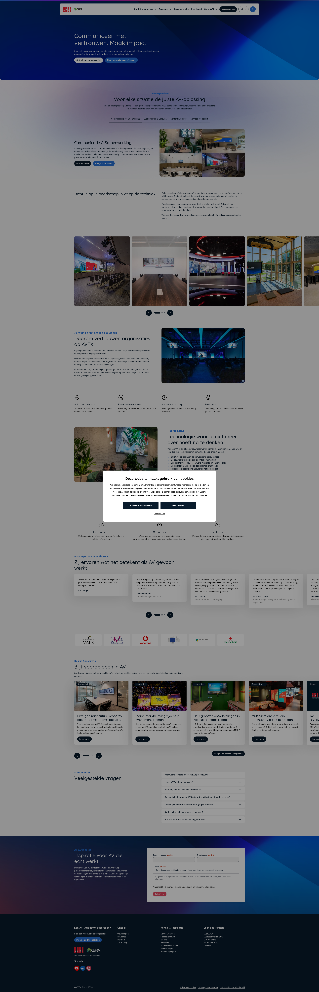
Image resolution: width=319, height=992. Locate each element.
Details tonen (159, 513)
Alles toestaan (178, 505)
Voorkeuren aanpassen (141, 505)
